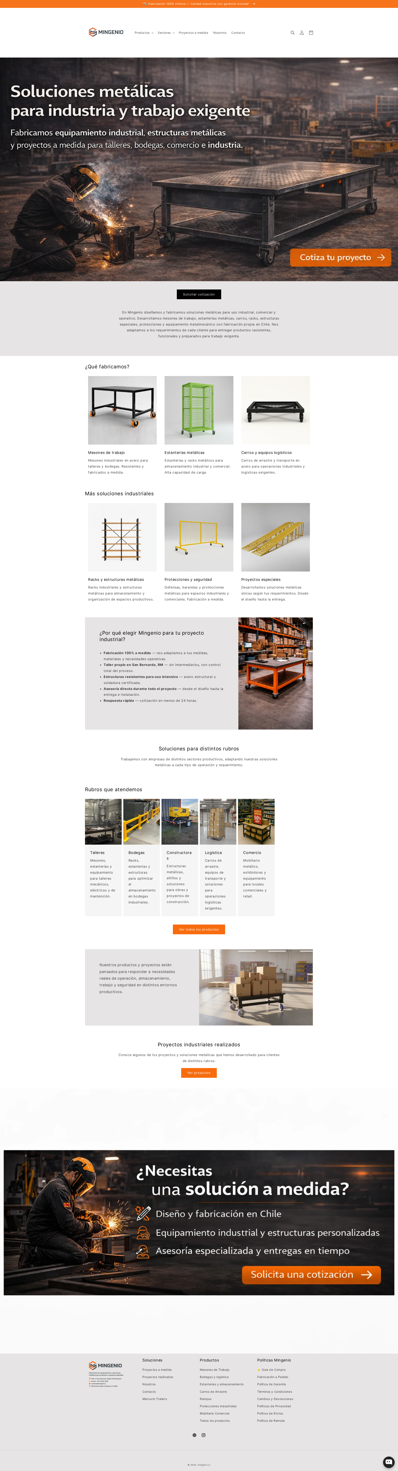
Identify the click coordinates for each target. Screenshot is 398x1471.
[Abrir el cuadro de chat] (389, 1462)
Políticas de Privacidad (274, 1406)
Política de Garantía (271, 1384)
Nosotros (149, 1384)
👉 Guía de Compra (271, 1369)
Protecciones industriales (218, 1406)
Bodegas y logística (214, 1377)
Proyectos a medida (157, 1369)
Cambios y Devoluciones (275, 1399)
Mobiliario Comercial (214, 1413)
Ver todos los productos (199, 929)
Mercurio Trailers (154, 1399)
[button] (143, 32)
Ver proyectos (199, 1073)
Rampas (206, 1399)
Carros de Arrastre (213, 1391)
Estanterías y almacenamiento (222, 1384)
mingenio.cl (204, 1465)
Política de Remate (271, 1420)
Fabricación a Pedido (272, 1377)
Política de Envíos (270, 1413)
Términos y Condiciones (274, 1391)
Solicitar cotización (199, 294)
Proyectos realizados (157, 1377)
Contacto (149, 1391)
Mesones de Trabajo (214, 1369)
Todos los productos (215, 1420)
